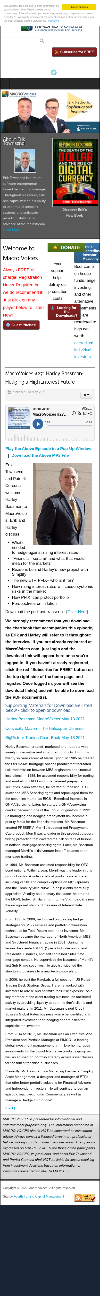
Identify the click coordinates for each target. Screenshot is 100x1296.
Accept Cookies (79, 7)
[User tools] (86, 394)
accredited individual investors (83, 350)
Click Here (77, 611)
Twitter (54, 72)
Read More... (13, 230)
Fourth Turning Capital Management (39, 1196)
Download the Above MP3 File (40, 455)
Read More (53, 20)
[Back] (10, 1108)
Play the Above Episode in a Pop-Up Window (48, 448)
